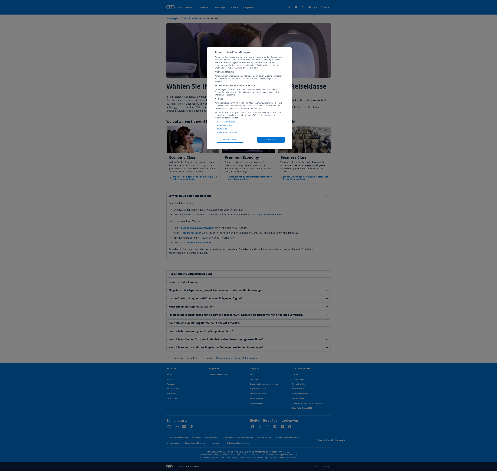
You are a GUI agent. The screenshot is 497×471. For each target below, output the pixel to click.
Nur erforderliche (230, 140)
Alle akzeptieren (270, 140)
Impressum (222, 129)
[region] (249, 98)
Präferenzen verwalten (227, 132)
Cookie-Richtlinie (224, 125)
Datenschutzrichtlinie (226, 122)
